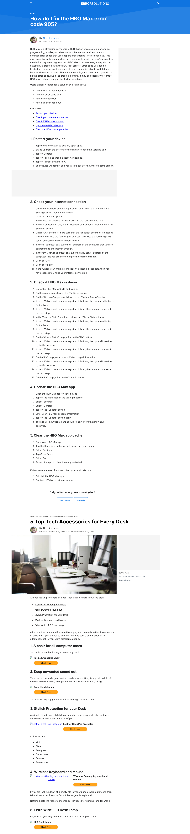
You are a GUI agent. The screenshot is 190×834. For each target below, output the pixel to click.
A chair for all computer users (50, 604)
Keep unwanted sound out (48, 609)
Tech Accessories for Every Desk (64, 517)
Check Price (46, 663)
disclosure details (70, 638)
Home (32, 14)
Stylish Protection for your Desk (51, 615)
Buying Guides (42, 517)
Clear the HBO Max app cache (52, 129)
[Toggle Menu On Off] (31, 3)
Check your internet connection (52, 117)
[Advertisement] (64, 183)
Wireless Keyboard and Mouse (50, 620)
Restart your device (46, 113)
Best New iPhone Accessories (132, 576)
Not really (81, 500)
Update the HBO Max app (49, 125)
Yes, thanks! (65, 500)
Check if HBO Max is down (50, 121)
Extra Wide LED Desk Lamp (49, 625)
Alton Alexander (51, 38)
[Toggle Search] (158, 3)
